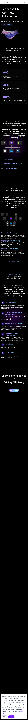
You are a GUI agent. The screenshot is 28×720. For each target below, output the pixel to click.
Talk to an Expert (14, 261)
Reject (4, 716)
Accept (11, 716)
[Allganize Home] (5, 2)
